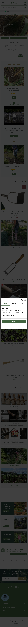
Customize (13, 326)
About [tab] (22, 303)
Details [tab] (14, 303)
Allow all (14, 321)
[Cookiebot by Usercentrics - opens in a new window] (20, 300)
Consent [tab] (5, 303)
